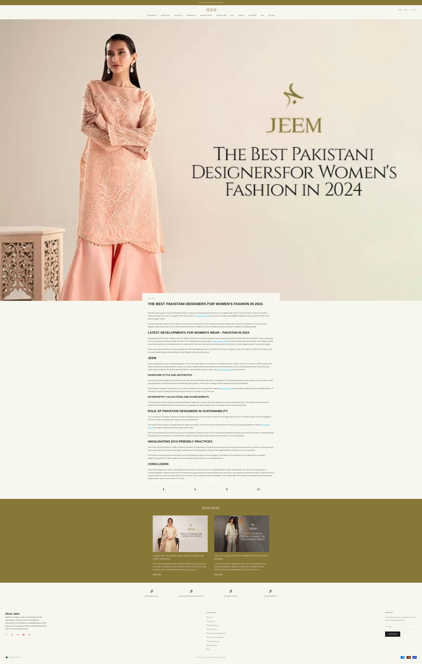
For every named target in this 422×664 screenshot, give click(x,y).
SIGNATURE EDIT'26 (206, 15)
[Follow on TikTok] (29, 635)
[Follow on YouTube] (23, 635)
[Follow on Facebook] (6, 635)
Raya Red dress (226, 388)
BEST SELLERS (165, 15)
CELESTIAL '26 (178, 15)
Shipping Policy (212, 625)
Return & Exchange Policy (194, 596)
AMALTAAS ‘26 (191, 15)
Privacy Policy (211, 629)
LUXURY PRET (252, 15)
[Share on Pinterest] (227, 489)
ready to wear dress (220, 341)
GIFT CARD (271, 15)
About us (209, 617)
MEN (262, 15)
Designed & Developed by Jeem (215, 657)
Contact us (210, 621)
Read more (157, 574)
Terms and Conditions (214, 637)
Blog (208, 649)
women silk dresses (224, 369)
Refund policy (211, 645)
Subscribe (392, 634)
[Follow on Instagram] (12, 635)
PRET (232, 15)
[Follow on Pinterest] (18, 635)
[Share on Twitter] (195, 489)
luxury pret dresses (202, 316)
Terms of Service (212, 641)
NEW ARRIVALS (152, 15)
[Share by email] (258, 489)
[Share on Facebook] (163, 489)
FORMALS (241, 15)
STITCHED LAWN (221, 15)
